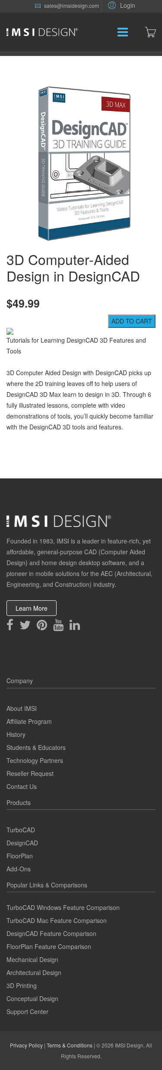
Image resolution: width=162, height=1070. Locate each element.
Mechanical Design (32, 959)
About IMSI (21, 708)
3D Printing (21, 985)
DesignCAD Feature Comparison (51, 933)
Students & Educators (36, 747)
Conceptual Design (32, 998)
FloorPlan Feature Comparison (48, 946)
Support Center (27, 1011)
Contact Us (21, 786)
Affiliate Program (29, 721)
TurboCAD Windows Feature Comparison (63, 907)
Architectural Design (33, 972)
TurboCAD (20, 829)
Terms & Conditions (69, 1045)
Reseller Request (30, 773)
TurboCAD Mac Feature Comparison (56, 920)
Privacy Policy (26, 1045)
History (15, 734)
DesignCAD (22, 842)
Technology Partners (34, 760)
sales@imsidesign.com (71, 6)
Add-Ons (18, 868)
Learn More (32, 608)
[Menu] (102, 32)
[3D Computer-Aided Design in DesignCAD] (81, 161)
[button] (120, 5)
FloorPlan (19, 855)
